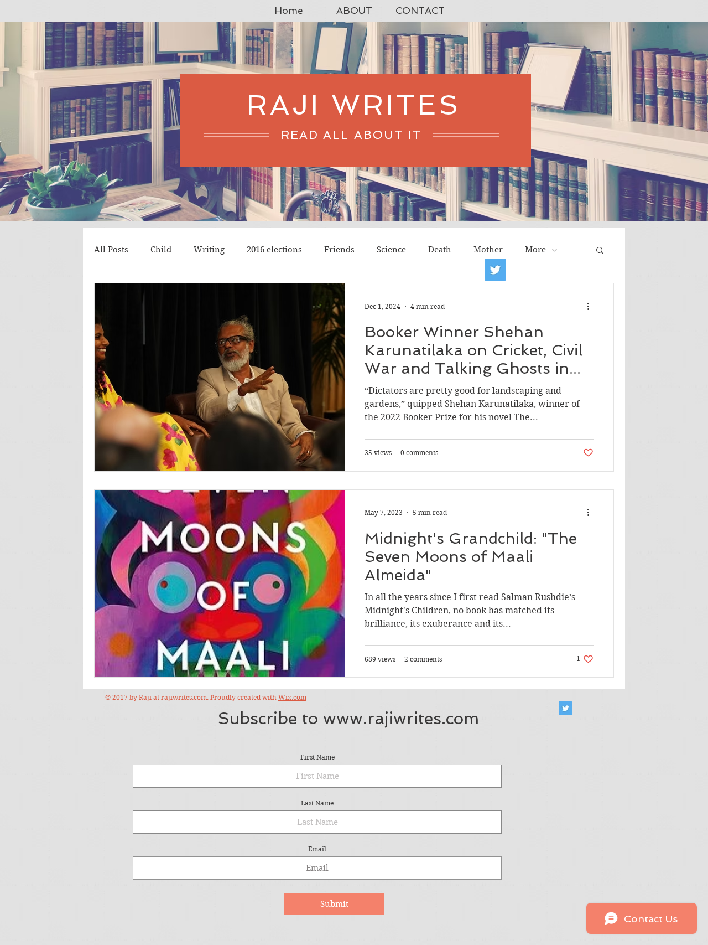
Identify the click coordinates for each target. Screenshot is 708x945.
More (535, 250)
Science (391, 250)
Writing (209, 250)
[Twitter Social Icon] (565, 708)
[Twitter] (495, 270)
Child (160, 250)
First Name (317, 757)
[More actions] (591, 306)
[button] (600, 251)
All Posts (111, 250)
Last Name (317, 803)
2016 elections (274, 250)
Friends (339, 250)
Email (317, 849)
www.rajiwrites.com (401, 718)
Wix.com (292, 697)
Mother (488, 250)
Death (439, 250)
